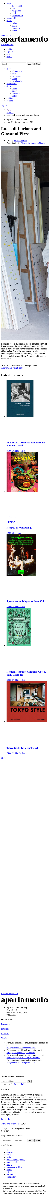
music (9, 1169)
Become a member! (9, 993)
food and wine (13, 1162)
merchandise (17, 15)
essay (14, 25)
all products (17, 6)
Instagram (5, 1024)
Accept (7, 1198)
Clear (38, 64)
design (9, 1164)
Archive (10, 110)
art (8, 1172)
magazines (16, 11)
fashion (10, 1174)
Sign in (10, 52)
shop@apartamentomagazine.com (21, 1047)
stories (9, 20)
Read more (17, 533)
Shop (3, 758)
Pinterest (4, 1029)
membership (12, 18)
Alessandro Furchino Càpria (33, 143)
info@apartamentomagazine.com (21, 1052)
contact (10, 101)
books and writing (14, 1167)
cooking (10, 1152)
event (9, 1155)
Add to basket (19, 451)
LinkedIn (5, 1033)
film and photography (16, 1159)
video (14, 30)
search (9, 56)
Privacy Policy (20, 1084)
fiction (14, 23)
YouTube (5, 1038)
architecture (11, 1177)
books (14, 13)
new (14, 8)
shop (9, 3)
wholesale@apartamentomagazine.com (23, 1057)
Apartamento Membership (12, 368)
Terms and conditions (10, 1124)
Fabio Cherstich (20, 140)
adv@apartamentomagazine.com (21, 1062)
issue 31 (10, 112)
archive (10, 49)
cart (8, 54)
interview (16, 28)
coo (8, 1150)
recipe (9, 1157)
